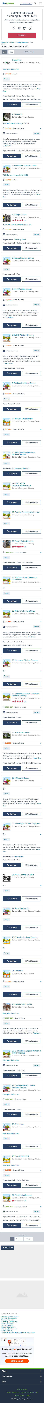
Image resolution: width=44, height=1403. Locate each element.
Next (28, 1239)
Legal (27, 1395)
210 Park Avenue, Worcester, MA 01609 (17, 225)
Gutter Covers (6, 1331)
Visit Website (32, 105)
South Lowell (19, 856)
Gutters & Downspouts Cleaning (23, 63)
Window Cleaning (8, 1320)
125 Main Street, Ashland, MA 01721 (16, 124)
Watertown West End (22, 468)
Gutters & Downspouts (9, 1316)
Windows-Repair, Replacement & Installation (18, 1332)
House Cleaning (7, 1325)
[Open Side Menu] (40, 3)
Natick (12, 42)
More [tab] (4, 1382)
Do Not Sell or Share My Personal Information (22, 1392)
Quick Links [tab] (7, 1376)
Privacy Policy (22, 1389)
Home (3, 42)
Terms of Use (19, 1395)
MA (7, 42)
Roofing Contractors (9, 1318)
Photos (6, 79)
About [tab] (4, 1371)
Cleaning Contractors (22, 42)
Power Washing (7, 1323)
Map (11, 52)
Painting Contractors (9, 1329)
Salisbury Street (20, 239)
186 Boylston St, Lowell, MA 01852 (16, 175)
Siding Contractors (8, 1327)
